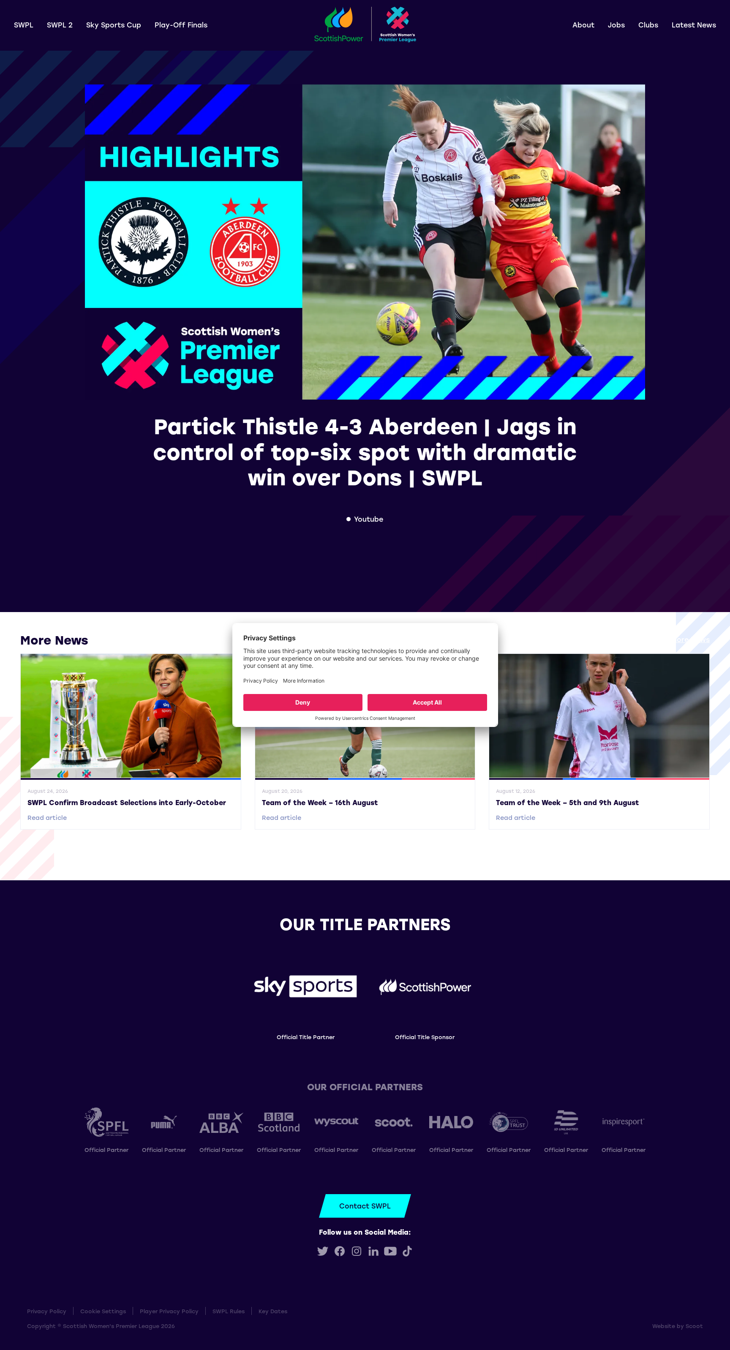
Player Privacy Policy (169, 1311)
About (583, 24)
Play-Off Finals (181, 24)
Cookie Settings (103, 1311)
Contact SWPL (365, 1205)
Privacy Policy (46, 1311)
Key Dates (273, 1311)
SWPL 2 (60, 24)
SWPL (23, 24)
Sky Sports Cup (113, 24)
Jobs (616, 24)
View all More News (676, 639)
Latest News (694, 24)
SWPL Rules (228, 1311)
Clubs (648, 24)
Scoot (694, 1325)
